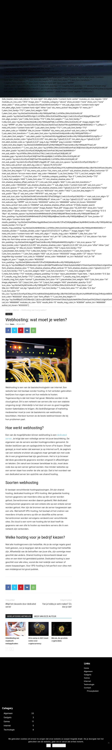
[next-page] (11, 649)
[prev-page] (7, 649)
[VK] (27, 330)
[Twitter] (14, 330)
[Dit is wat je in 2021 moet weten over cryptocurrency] (38, 629)
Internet (16, 310)
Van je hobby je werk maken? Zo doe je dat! (57, 605)
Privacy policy (59, 745)
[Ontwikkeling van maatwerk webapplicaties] (15, 629)
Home (7, 310)
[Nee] (108, 742)
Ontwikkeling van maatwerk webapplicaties (12, 641)
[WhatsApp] (33, 330)
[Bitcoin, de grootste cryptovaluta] (61, 629)
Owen (12, 324)
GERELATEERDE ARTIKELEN (19, 616)
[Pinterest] (20, 330)
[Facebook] (8, 330)
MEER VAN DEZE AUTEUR (45, 616)
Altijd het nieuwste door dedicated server (20, 605)
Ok (48, 745)
